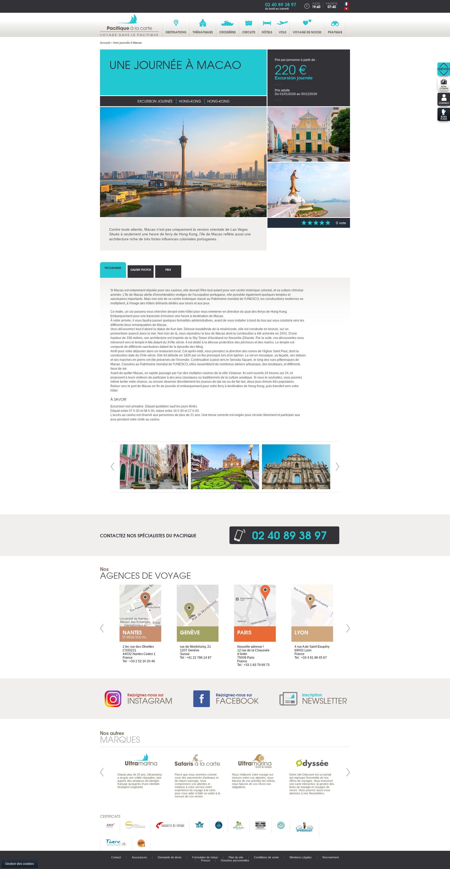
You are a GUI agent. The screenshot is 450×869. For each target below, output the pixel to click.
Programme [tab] (113, 268)
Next (337, 467)
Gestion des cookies (19, 864)
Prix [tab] (168, 270)
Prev (112, 467)
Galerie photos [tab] (140, 270)
